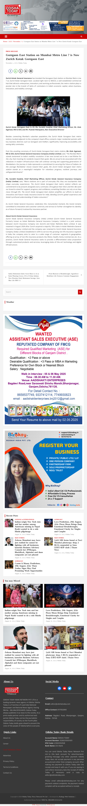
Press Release (12, 52)
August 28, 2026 (20, 534)
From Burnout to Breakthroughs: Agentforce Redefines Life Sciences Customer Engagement (63, 275)
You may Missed (12, 581)
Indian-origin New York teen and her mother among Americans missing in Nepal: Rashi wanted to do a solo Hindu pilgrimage (28, 526)
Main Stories (20, 538)
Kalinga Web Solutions (67, 797)
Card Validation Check (12, 749)
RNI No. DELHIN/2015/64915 (52, 800)
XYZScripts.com (51, 805)
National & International (24, 520)
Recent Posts (12, 515)
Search (80, 292)
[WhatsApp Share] (16, 71)
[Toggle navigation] (6, 36)
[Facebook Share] (10, 71)
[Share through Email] (26, 71)
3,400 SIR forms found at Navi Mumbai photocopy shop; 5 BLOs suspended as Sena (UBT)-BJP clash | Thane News (68, 545)
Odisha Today (22, 63)
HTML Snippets (36, 805)
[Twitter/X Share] (21, 71)
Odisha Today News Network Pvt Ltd (34, 797)
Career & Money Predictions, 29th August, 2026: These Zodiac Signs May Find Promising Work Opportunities (28, 567)
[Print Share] (31, 71)
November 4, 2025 (11, 63)
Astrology (58, 520)
